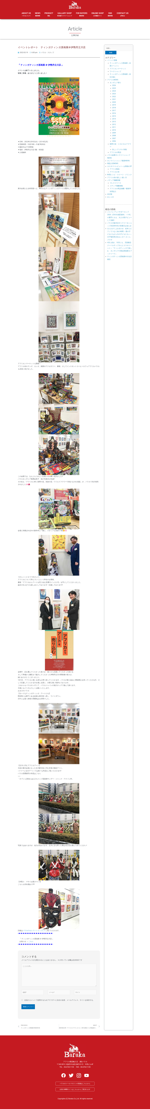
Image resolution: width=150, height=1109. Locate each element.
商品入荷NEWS (112, 163)
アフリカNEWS (112, 80)
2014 (114, 119)
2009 (114, 133)
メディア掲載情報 (113, 180)
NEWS (37, 14)
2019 (114, 105)
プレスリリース (115, 183)
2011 (114, 127)
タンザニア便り (115, 83)
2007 (114, 138)
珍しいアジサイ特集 (119, 149)
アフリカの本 (114, 172)
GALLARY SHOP (64, 14)
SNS (110, 14)
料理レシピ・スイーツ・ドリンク (119, 175)
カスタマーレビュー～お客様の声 (119, 166)
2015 (114, 116)
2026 (114, 85)
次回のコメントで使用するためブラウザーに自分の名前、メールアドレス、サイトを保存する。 (59, 1000)
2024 (114, 91)
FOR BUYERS (81, 14)
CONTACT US (122, 14)
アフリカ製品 (114, 169)
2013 (114, 122)
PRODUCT (48, 14)
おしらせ (110, 197)
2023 (114, 94)
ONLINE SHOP (97, 14)
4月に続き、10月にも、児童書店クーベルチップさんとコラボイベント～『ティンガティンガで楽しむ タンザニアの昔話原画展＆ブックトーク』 (119, 248)
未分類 (109, 194)
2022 (114, 97)
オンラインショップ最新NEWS (118, 161)
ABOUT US (26, 14)
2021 (114, 99)
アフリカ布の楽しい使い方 (117, 177)
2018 (114, 108)
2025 (114, 88)
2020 (114, 102)
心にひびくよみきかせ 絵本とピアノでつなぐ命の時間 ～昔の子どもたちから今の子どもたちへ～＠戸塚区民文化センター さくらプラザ (119, 234)
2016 (114, 113)
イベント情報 (112, 60)
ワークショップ (115, 71)
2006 (114, 141)
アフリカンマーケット (118, 69)
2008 (114, 136)
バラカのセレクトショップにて (34, 930)
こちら (30, 941)
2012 (114, 124)
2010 (114, 130)
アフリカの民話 (115, 152)
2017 (114, 110)
